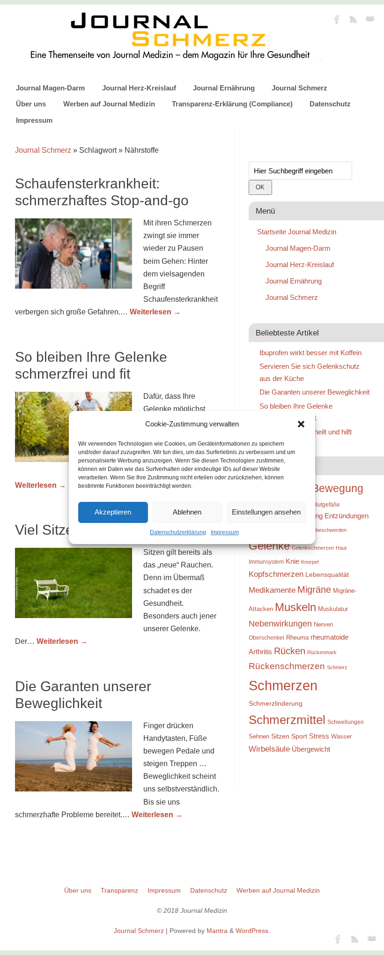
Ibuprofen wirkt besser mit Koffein (310, 353)
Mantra (217, 930)
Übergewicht (311, 749)
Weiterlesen (155, 312)
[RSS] (354, 21)
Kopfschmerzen (276, 574)
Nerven (323, 624)
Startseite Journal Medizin (296, 232)
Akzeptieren (113, 512)
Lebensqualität (327, 574)
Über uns (31, 104)
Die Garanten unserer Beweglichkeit (314, 392)
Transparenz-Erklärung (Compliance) (232, 104)
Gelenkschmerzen (313, 548)
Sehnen (259, 736)
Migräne (314, 589)
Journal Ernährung (224, 88)
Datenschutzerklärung (178, 532)
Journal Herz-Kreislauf (139, 88)
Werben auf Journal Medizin (109, 104)
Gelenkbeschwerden (323, 530)
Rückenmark (322, 652)
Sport (299, 736)
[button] (301, 424)
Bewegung (337, 488)
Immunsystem (266, 562)
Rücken (289, 651)
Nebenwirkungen (280, 623)
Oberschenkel (266, 637)
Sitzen (280, 736)
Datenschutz (330, 104)
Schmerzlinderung (276, 703)
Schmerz (337, 667)
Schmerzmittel (287, 720)
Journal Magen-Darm (50, 88)
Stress (319, 736)
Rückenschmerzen (287, 666)
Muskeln (295, 607)
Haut (341, 548)
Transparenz (119, 890)
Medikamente (272, 590)
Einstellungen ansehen (266, 512)
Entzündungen (347, 516)
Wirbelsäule (269, 749)
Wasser (341, 736)
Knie (292, 561)
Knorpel (309, 562)
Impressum (225, 532)
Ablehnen (187, 512)
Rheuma (297, 637)
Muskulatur (333, 608)
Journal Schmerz (299, 88)
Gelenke (269, 545)
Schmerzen (283, 685)
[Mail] (370, 21)
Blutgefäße (326, 504)
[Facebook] (337, 21)
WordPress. (253, 930)
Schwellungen (345, 722)
